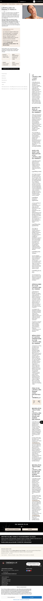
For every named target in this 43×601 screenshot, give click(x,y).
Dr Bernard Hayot (9, 49)
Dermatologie (5, 582)
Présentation (4, 73)
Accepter (31, 597)
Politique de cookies (16, 599)
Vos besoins (4, 578)
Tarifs (3, 84)
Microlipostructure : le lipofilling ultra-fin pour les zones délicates (14, 86)
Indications (4, 78)
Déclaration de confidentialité (24, 599)
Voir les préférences (11, 597)
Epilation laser (5, 583)
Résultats (4, 82)
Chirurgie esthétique (6, 579)
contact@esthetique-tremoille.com (10, 573)
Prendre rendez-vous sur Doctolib (8, 542)
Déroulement (4, 80)
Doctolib (32, 554)
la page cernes (12, 43)
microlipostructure (35, 500)
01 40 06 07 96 (20, 542)
